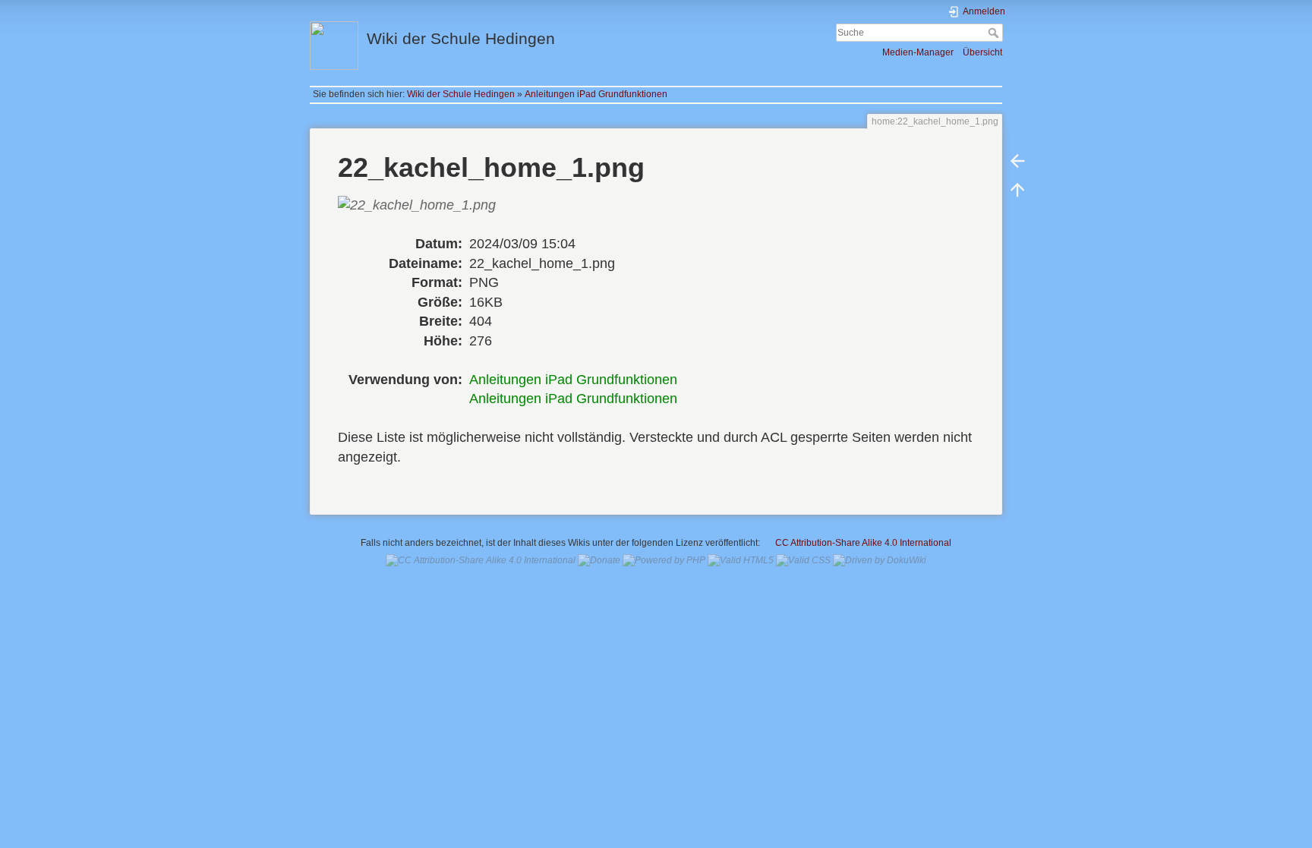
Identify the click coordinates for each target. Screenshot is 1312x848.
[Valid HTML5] (741, 560)
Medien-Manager (918, 52)
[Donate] (599, 560)
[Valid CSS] (803, 560)
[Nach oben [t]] (1017, 189)
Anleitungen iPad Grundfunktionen (596, 94)
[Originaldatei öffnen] (427, 214)
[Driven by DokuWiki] (879, 560)
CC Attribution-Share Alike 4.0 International (863, 542)
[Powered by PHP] (664, 560)
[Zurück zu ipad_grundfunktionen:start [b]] (1017, 161)
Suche (995, 32)
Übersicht (982, 52)
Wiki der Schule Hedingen (461, 94)
